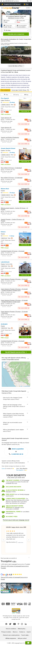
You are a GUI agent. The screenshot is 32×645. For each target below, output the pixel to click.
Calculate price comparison (16, 34)
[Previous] (1, 90)
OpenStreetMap (27, 386)
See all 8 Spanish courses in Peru (15, 352)
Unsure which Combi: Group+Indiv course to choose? (15, 439)
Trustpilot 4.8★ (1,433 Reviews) (12, 4)
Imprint (29, 632)
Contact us (22, 632)
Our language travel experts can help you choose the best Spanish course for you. (15, 443)
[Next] (30, 90)
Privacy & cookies (6, 632)
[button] (1, 1)
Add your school (22, 638)
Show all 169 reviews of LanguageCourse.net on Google (14, 578)
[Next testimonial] (28, 539)
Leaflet (21, 386)
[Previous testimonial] (3, 539)
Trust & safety (25, 635)
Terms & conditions (11, 628)
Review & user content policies (11, 635)
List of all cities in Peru (15, 66)
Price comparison (5, 90)
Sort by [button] (17, 94)
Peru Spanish (19, 470)
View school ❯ (25, 111)
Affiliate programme (10, 638)
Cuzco (3, 468)
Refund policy (21, 628)
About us (15, 632)
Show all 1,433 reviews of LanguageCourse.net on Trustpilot (15, 567)
